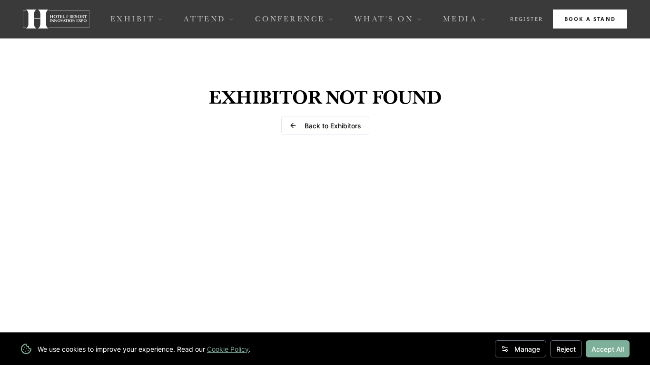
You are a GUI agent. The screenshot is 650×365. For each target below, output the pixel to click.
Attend (204, 19)
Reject (566, 349)
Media (460, 19)
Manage (527, 349)
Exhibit (132, 19)
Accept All (607, 349)
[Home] (56, 19)
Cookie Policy (228, 349)
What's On (384, 19)
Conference (290, 19)
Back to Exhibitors (333, 126)
